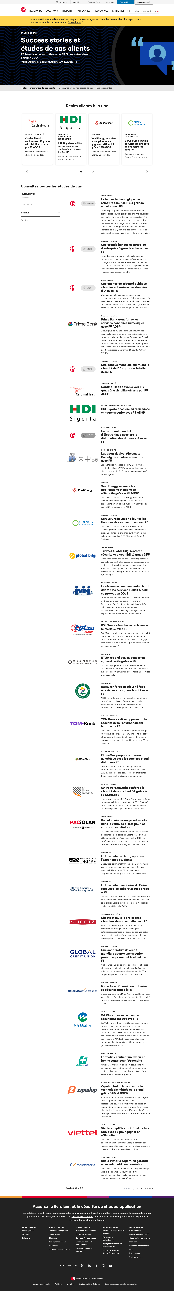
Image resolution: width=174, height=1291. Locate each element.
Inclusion (133, 1242)
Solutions (26, 1238)
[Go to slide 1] (81, 171)
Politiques (58, 1284)
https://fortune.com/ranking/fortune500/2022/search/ (50, 61)
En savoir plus (74, 22)
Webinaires (53, 1245)
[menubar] (87, 2)
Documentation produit (58, 1230)
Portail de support (83, 1234)
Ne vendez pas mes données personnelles (121, 1284)
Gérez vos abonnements (86, 1230)
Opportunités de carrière (139, 1238)
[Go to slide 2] (87, 171)
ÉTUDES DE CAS (29, 33)
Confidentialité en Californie (89, 1284)
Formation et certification (59, 1249)
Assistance (110, 2)
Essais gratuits (28, 1230)
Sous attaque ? (143, 2)
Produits (25, 1234)
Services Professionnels (86, 1238)
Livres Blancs (54, 1234)
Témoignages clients (57, 1242)
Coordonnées (135, 1230)
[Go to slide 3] (93, 171)
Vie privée (70, 1284)
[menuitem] (61, 2)
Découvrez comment (82, 1216)
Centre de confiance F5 (139, 1234)
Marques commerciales (41, 1284)
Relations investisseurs (139, 1245)
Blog (131, 1249)
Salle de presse (136, 1257)
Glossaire (53, 1238)
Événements (134, 1253)
